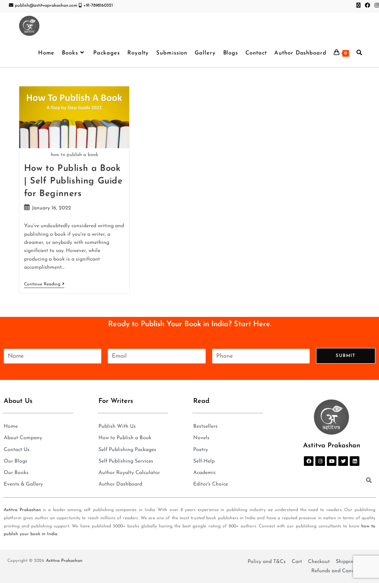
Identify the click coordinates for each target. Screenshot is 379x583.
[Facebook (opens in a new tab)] (367, 6)
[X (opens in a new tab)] (358, 6)
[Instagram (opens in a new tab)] (375, 6)
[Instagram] (320, 461)
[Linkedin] (354, 461)
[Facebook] (308, 461)
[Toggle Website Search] (359, 53)
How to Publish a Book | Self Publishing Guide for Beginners (73, 181)
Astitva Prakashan (22, 510)
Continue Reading (44, 284)
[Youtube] (331, 461)
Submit (345, 356)
